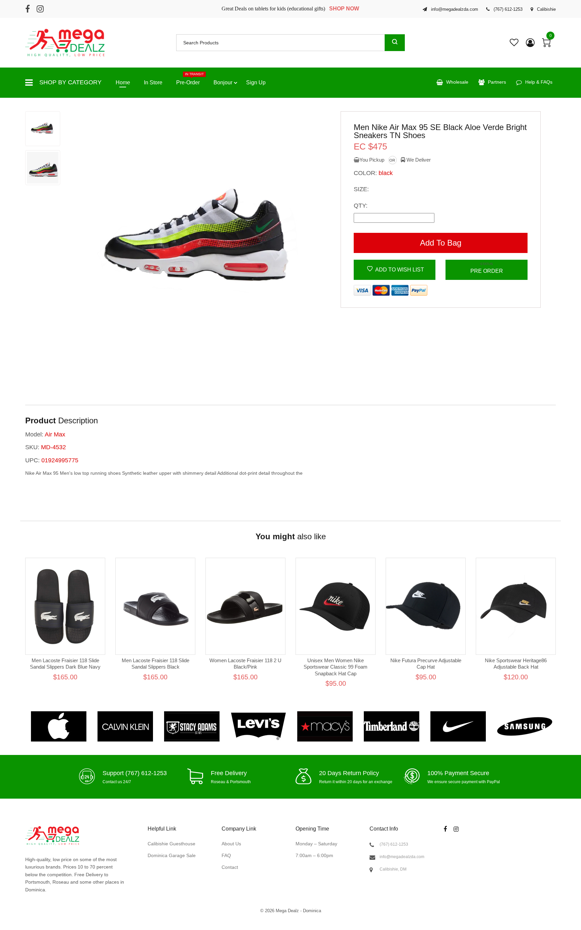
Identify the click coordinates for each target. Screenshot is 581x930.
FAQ (226, 855)
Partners (497, 82)
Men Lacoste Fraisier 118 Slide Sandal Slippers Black (155, 664)
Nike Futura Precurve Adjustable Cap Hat (425, 664)
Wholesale (457, 82)
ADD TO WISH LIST (399, 269)
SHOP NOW (344, 8)
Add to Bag (440, 242)
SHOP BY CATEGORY (70, 82)
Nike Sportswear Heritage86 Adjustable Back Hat (516, 664)
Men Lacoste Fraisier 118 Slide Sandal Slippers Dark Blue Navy (65, 664)
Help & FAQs (538, 82)
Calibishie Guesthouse (171, 843)
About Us (231, 843)
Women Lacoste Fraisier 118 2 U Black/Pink (245, 664)
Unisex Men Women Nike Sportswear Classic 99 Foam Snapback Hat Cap (335, 667)
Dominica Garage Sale (172, 855)
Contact (230, 867)
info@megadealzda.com (402, 856)
